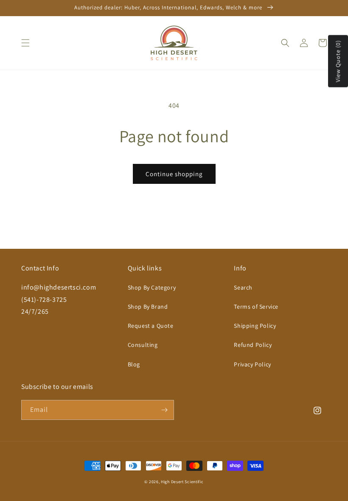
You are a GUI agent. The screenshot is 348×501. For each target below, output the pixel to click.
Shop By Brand (148, 306)
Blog (134, 364)
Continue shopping (174, 174)
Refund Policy (253, 345)
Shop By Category (152, 287)
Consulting (143, 345)
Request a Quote (151, 325)
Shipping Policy (255, 325)
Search (243, 287)
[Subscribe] (164, 410)
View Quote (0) (338, 61)
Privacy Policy (252, 364)
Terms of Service (256, 306)
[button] (25, 43)
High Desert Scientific (182, 481)
